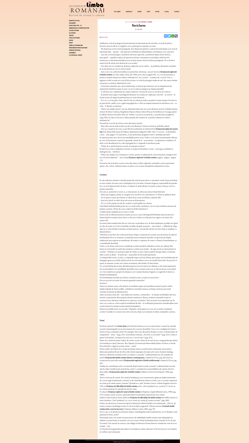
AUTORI (157, 11)
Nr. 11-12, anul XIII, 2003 (131, 22)
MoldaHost (133, 442)
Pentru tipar (104, 37)
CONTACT (176, 11)
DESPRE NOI (129, 11)
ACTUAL (167, 11)
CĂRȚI (148, 11)
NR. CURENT (117, 11)
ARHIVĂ (139, 11)
